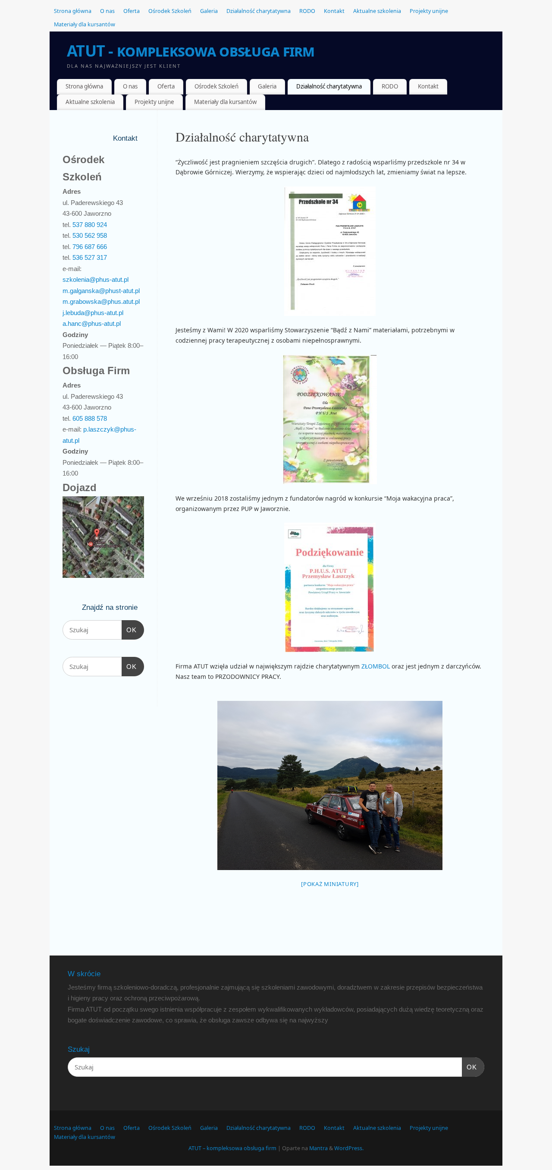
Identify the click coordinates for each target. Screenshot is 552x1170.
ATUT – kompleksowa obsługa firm (232, 1148)
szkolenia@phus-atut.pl (96, 279)
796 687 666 (89, 246)
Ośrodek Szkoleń (169, 11)
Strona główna (72, 11)
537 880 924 (89, 224)
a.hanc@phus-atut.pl (92, 323)
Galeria (209, 11)
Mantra (318, 1148)
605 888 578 (89, 418)
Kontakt (334, 11)
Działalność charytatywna (258, 11)
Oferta (131, 11)
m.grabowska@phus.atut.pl (101, 301)
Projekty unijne (429, 11)
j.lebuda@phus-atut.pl (93, 312)
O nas (107, 11)
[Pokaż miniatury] (330, 884)
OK (129, 630)
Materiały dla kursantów (84, 24)
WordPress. (349, 1148)
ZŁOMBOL (376, 666)
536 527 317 (89, 257)
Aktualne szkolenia (377, 11)
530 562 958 (89, 235)
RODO (307, 11)
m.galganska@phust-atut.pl (101, 290)
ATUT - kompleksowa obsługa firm (191, 50)
